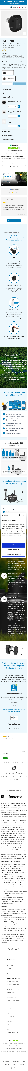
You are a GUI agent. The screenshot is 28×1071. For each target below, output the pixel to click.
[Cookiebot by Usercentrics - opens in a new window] (19, 515)
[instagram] (12, 949)
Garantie (9, 1008)
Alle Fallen (9, 973)
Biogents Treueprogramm (13, 1032)
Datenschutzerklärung (14, 1045)
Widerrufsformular (14, 1054)
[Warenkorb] (25, 7)
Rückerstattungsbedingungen (8, 1051)
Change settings (12, 549)
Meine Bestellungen (11, 1029)
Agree (13, 544)
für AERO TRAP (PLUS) (12, 981)
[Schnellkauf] (19, 106)
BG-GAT (9, 968)
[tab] (13, 705)
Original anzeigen (21, 214)
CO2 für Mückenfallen (12, 1003)
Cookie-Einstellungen (22, 1051)
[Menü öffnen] (2, 7)
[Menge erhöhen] (10, 83)
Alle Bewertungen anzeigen (14, 220)
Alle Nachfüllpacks (11, 992)
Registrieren (10, 1027)
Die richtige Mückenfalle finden (14, 1000)
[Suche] (5, 7)
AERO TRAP (10, 965)
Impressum (5, 1043)
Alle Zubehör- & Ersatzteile (13, 989)
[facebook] (9, 949)
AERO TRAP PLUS (11, 963)
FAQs (8, 1013)
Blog (8, 1005)
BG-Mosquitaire (10, 971)
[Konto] (22, 7)
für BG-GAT (9, 987)
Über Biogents (10, 1016)
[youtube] (16, 949)
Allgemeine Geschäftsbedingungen (17, 1043)
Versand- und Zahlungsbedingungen (14, 1048)
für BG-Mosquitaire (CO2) (13, 984)
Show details (18, 540)
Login (8, 1024)
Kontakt (9, 1011)
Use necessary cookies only (13, 554)
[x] (19, 949)
